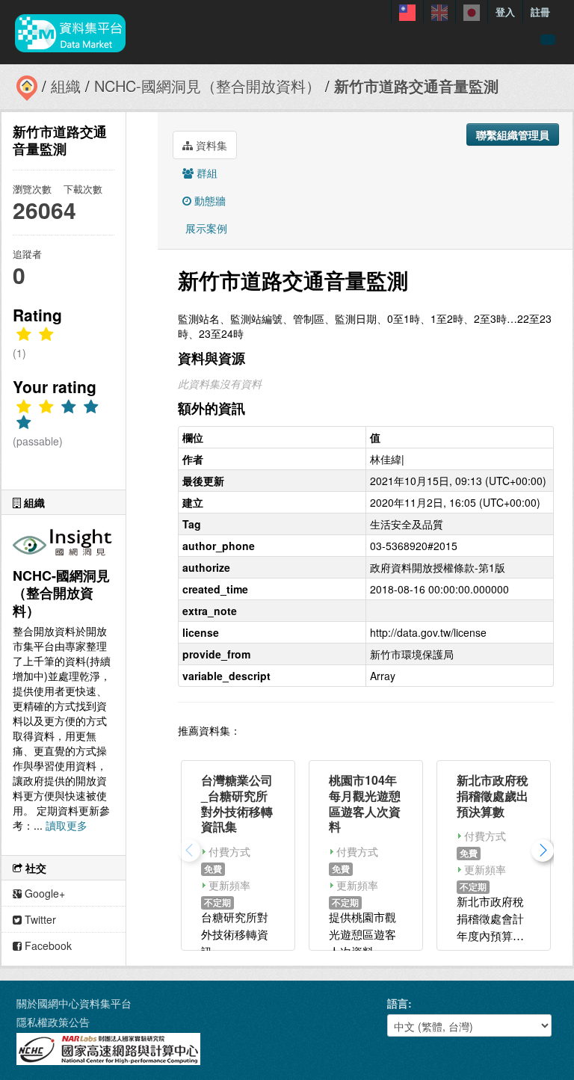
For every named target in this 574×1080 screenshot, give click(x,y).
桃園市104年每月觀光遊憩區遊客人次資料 (365, 803)
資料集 (210, 145)
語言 (397, 1003)
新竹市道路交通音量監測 (416, 85)
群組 (205, 172)
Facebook (47, 945)
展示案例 (204, 227)
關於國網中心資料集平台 (74, 1003)
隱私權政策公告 (53, 1021)
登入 (505, 11)
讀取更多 (66, 825)
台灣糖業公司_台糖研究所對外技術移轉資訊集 (237, 803)
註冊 (540, 11)
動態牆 (208, 200)
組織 (66, 85)
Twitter (39, 919)
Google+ (43, 893)
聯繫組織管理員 (512, 134)
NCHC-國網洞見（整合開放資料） (207, 85)
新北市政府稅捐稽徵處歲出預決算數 (492, 795)
